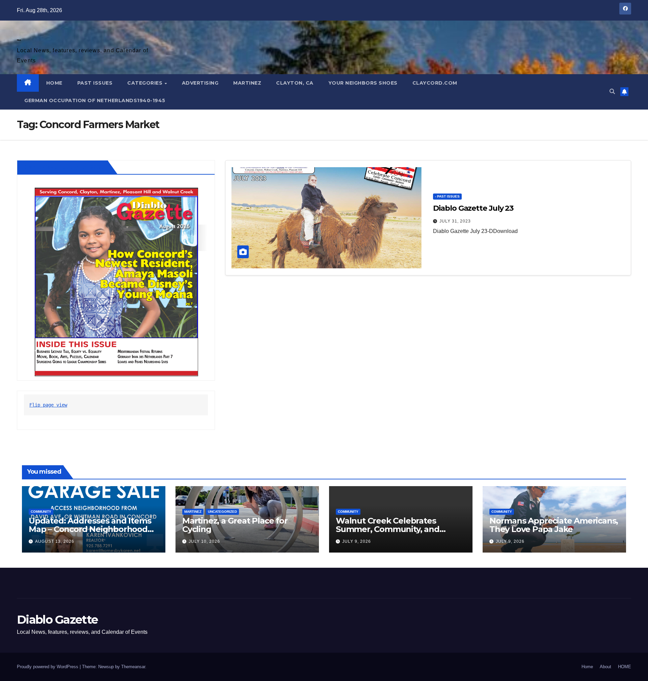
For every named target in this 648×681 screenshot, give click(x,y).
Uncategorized (222, 511)
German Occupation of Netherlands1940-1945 (94, 100)
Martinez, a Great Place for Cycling (235, 525)
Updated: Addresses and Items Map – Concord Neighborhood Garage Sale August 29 (90, 529)
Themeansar (133, 666)
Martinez (247, 83)
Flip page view (48, 405)
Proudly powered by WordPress (48, 666)
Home (587, 666)
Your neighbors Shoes (363, 83)
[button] (612, 91)
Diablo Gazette (19, 40)
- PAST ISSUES (447, 196)
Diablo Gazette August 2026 (63, 167)
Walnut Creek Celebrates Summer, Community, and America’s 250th (387, 529)
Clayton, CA (295, 83)
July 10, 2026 (204, 541)
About (605, 666)
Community (41, 511)
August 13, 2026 (54, 541)
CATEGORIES (145, 83)
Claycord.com (434, 83)
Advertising (200, 83)
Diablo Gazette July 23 (473, 208)
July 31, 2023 (455, 221)
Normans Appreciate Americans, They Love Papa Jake (553, 525)
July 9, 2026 (356, 541)
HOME (54, 83)
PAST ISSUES (95, 83)
